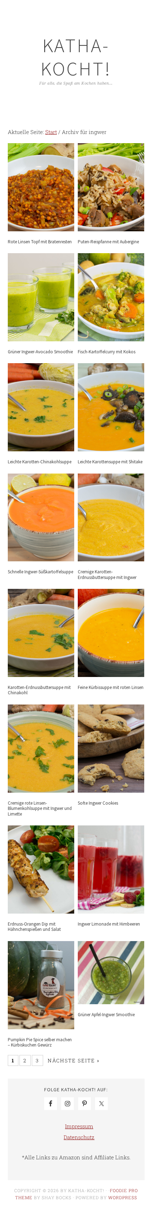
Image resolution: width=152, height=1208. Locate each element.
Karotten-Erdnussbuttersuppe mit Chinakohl (39, 690)
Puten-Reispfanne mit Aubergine (108, 242)
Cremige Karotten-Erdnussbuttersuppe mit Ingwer (107, 574)
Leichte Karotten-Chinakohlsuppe (39, 462)
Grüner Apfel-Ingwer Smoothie (106, 1015)
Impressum (79, 1126)
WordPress (122, 1197)
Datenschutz (79, 1137)
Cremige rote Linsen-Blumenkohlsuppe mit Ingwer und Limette (40, 808)
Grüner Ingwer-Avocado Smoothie (40, 352)
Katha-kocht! (76, 57)
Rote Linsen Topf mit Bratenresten (40, 242)
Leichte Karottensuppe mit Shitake (110, 462)
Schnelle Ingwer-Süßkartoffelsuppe (40, 572)
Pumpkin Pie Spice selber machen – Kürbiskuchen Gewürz (40, 1042)
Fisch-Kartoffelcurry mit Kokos (106, 352)
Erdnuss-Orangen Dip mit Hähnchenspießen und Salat (34, 927)
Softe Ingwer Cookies (98, 803)
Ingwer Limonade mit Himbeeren (109, 924)
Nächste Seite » (74, 1060)
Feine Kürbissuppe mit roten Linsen (111, 687)
